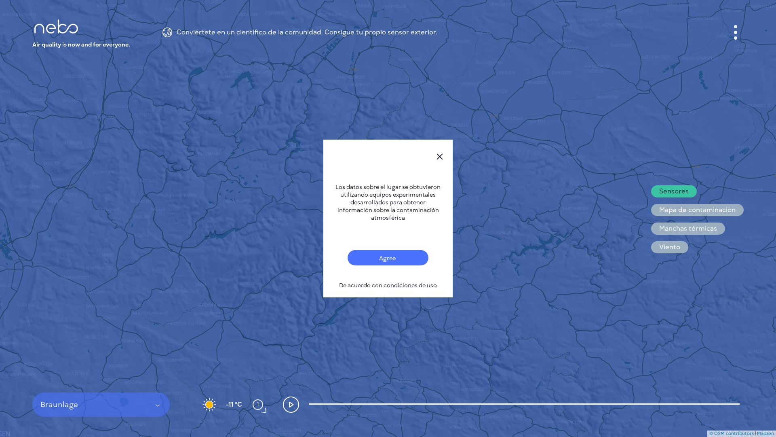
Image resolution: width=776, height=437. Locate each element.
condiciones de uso (410, 285)
